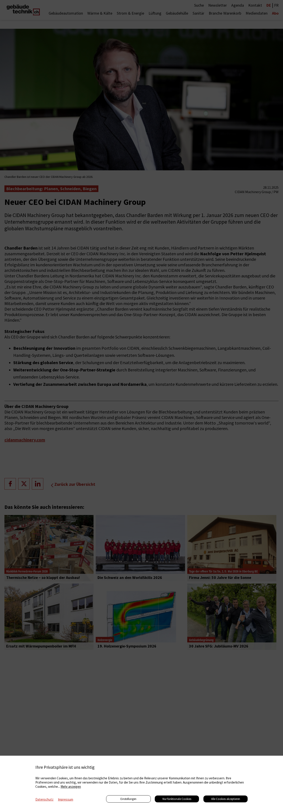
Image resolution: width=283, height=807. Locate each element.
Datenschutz (44, 799)
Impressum (65, 799)
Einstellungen (128, 799)
